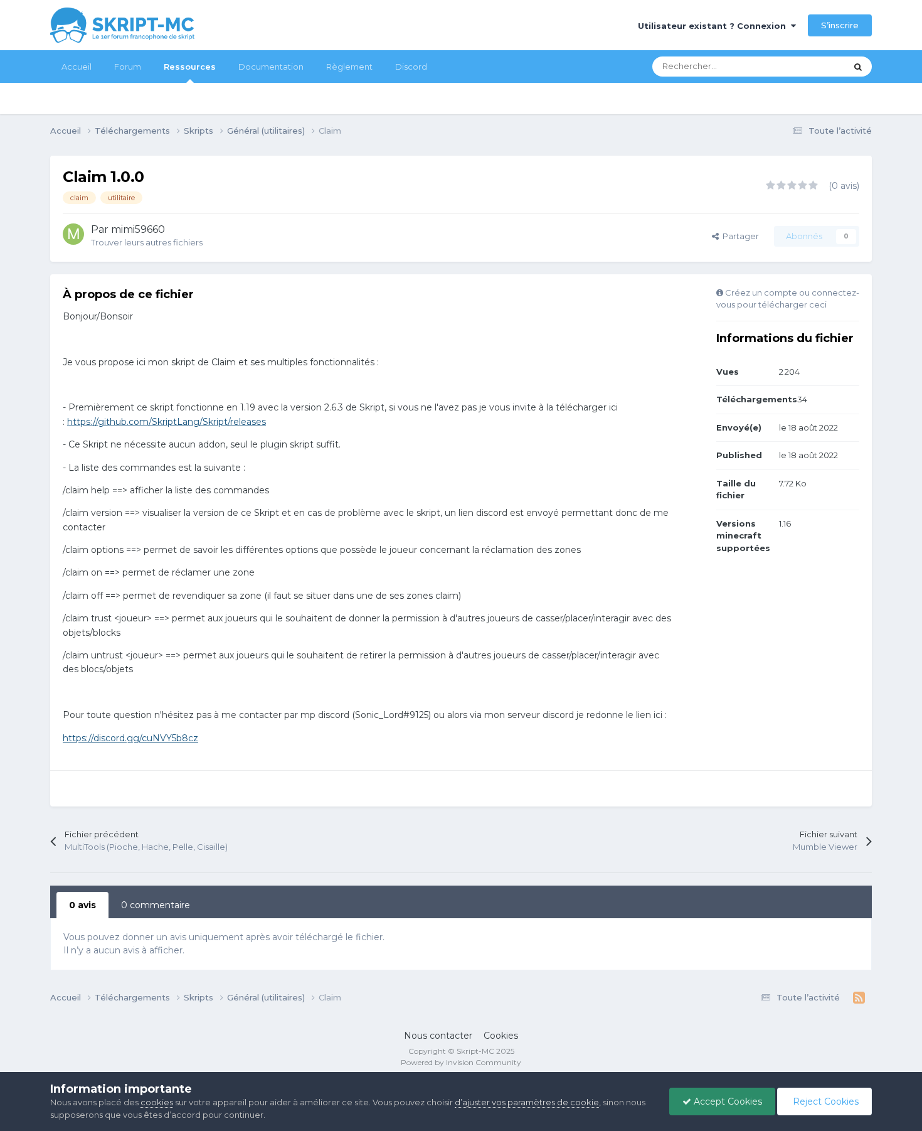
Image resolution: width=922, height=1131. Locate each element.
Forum (127, 67)
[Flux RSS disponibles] (859, 998)
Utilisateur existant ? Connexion (714, 26)
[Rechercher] (858, 66)
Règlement (349, 67)
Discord (411, 67)
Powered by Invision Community (461, 1062)
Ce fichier (810, 66)
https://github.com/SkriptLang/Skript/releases (166, 421)
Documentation (271, 67)
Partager (739, 236)
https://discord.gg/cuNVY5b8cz (130, 738)
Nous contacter (438, 1035)
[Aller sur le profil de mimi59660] (73, 234)
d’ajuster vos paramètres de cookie (527, 1102)
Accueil (76, 67)
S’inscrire (840, 25)
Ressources (190, 67)
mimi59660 (138, 229)
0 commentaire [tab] (155, 905)
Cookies (501, 1035)
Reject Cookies (824, 1101)
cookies (156, 1102)
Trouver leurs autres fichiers (147, 242)
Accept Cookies (726, 1101)
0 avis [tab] (82, 905)
